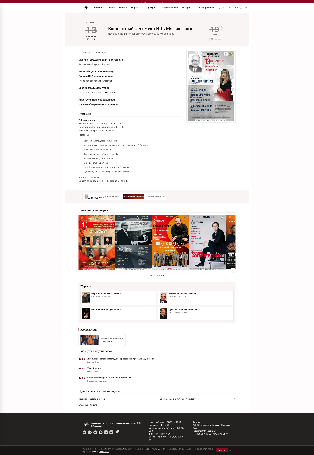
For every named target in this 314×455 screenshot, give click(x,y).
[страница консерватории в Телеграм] (84, 432)
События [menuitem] (97, 7)
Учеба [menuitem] (122, 7)
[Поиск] (218, 7)
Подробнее (104, 451)
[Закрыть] (230, 450)
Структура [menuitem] (150, 7)
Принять (221, 450)
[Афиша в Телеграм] (117, 432)
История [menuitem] (186, 7)
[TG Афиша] (90, 432)
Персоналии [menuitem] (169, 7)
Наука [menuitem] (134, 7)
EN (230, 7)
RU (224, 7)
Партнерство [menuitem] (204, 7)
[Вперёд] (233, 270)
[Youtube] (95, 432)
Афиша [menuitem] (111, 7)
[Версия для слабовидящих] (246, 7)
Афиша (91, 22)
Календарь (218, 39)
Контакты (197, 422)
